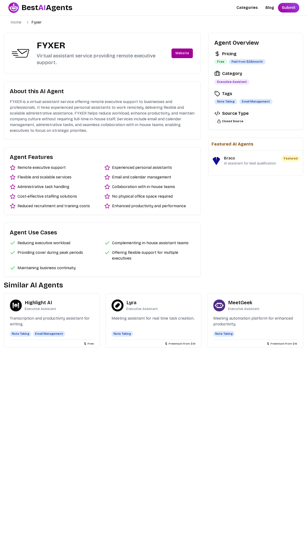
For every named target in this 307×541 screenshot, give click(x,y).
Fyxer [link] (36, 22)
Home (16, 22)
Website (182, 53)
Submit (288, 7)
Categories (247, 7)
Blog (270, 7)
